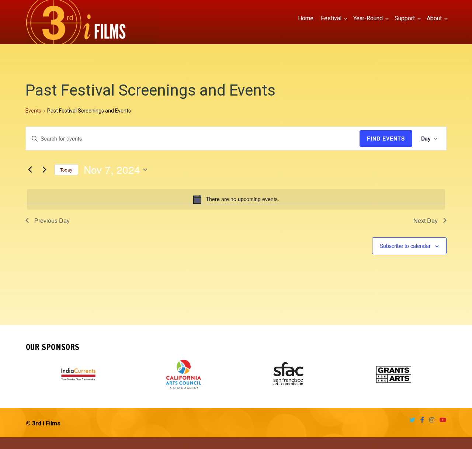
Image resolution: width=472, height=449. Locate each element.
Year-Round (368, 18)
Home (305, 18)
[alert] (236, 199)
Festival (331, 18)
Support (405, 18)
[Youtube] (441, 420)
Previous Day (52, 220)
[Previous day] (29, 169)
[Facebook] (420, 420)
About (434, 18)
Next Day (425, 220)
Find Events (386, 138)
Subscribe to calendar (405, 245)
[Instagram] (430, 420)
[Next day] (44, 169)
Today (66, 169)
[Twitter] (410, 420)
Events (33, 111)
